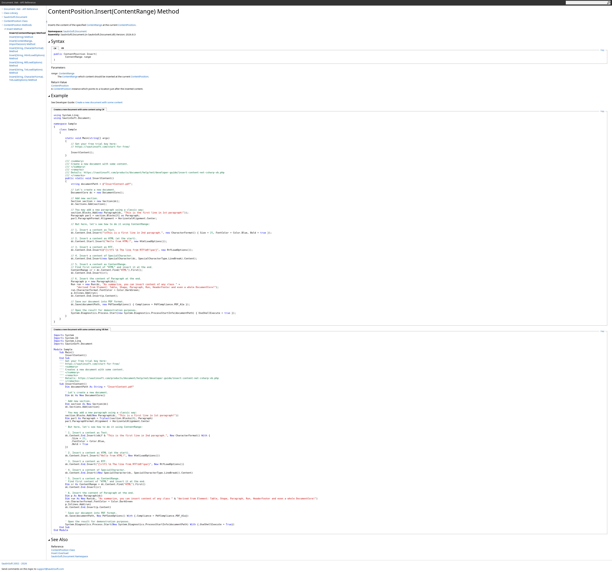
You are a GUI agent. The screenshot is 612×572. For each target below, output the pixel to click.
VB (62, 48)
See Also (59, 539)
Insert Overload (59, 553)
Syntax (57, 41)
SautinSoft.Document (15, 16)
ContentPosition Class (16, 20)
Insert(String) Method (21, 36)
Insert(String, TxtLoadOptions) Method (26, 71)
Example (59, 95)
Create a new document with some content (98, 102)
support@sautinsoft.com (50, 568)
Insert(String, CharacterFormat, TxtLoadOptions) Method (26, 78)
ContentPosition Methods (18, 24)
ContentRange (94, 24)
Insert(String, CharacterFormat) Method (26, 49)
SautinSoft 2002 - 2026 (14, 563)
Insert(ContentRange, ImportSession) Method (22, 42)
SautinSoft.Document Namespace (69, 556)
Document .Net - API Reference (21, 9)
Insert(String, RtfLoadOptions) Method (25, 64)
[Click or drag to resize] (47, 22)
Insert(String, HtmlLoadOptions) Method (27, 57)
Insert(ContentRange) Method (27, 32)
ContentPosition (127, 24)
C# (55, 48)
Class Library (11, 12)
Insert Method (14, 28)
